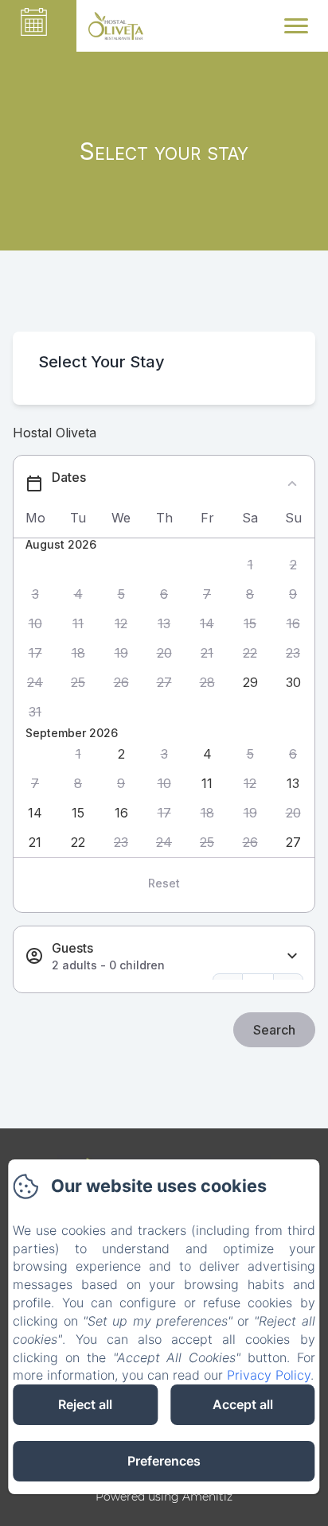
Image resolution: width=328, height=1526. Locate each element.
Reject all (85, 1404)
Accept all (243, 1404)
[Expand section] (292, 956)
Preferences (164, 1461)
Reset (164, 883)
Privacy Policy (268, 1375)
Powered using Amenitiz (164, 1496)
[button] (249, 565)
